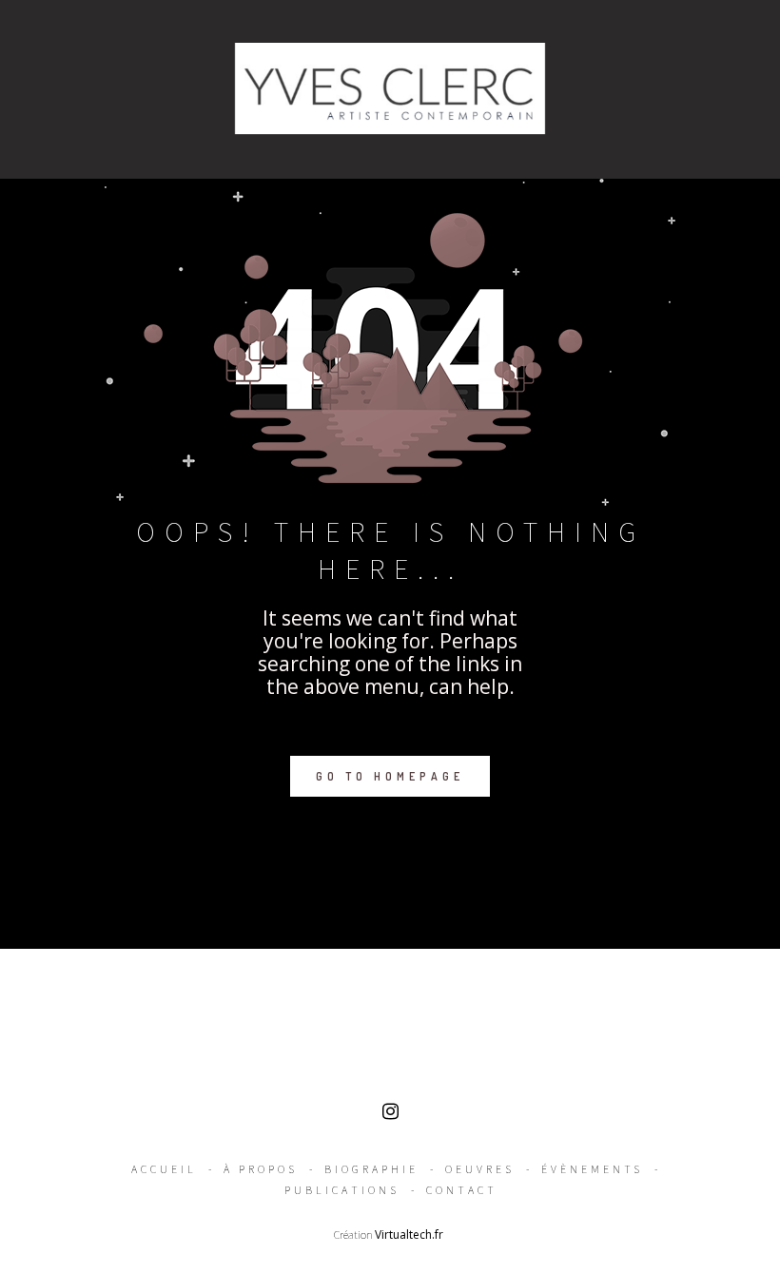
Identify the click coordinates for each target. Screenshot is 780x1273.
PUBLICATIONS (342, 1190)
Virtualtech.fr (410, 1234)
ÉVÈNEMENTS (592, 1169)
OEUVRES (480, 1169)
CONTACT (461, 1190)
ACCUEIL (164, 1169)
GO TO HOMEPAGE (390, 776)
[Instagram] (390, 1115)
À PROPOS (261, 1169)
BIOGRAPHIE (371, 1169)
